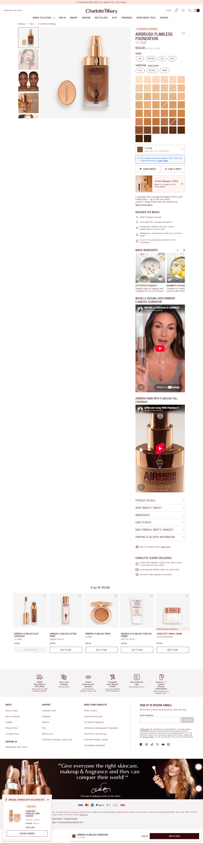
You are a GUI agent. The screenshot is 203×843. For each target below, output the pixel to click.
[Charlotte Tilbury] (102, 10)
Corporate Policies (55, 818)
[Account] (176, 10)
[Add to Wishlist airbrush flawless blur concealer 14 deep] (44, 596)
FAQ (44, 728)
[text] (30, 650)
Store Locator (12, 710)
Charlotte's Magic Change (96, 739)
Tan (162, 58)
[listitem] (44, 18)
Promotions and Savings (95, 734)
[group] (150, 272)
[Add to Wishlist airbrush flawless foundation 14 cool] (183, 33)
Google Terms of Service (69, 822)
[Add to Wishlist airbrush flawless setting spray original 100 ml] (80, 596)
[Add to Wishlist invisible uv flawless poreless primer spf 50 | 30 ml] (151, 596)
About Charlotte (13, 716)
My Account (47, 734)
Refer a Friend (90, 710)
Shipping (46, 716)
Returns (45, 722)
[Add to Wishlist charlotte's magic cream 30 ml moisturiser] (187, 596)
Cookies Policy (12, 734)
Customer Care (49, 710)
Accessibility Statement (94, 745)
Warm (164, 70)
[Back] (177, 250)
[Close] (48, 799)
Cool (140, 70)
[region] (27, 818)
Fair (139, 58)
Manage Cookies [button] (70, 818)
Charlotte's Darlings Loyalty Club (57, 739)
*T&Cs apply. (145, 729)
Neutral (152, 70)
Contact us (84, 814)
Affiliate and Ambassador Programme (101, 728)
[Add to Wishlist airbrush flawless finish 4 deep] (116, 596)
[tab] (28, 37)
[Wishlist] (183, 10)
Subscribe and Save (93, 716)
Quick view (30, 827)
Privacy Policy (12, 728)
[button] (190, 10)
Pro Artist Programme (94, 722)
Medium (151, 58)
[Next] (184, 250)
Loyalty (168, 10)
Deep (172, 58)
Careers (9, 722)
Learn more (153, 65)
